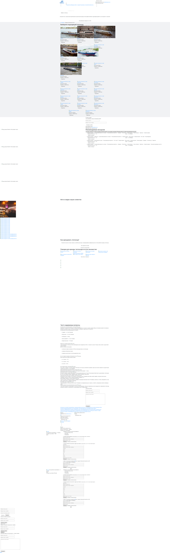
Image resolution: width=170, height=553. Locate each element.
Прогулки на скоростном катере (80, 411)
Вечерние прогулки (80, 410)
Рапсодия (79, 104)
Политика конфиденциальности (66, 409)
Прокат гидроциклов (75, 407)
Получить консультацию (85, 247)
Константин (96, 82)
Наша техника (85, 4)
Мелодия (62, 97)
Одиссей (78, 38)
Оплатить (3, 515)
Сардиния (96, 38)
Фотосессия (88, 411)
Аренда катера (99, 407)
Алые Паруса (80, 254)
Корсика (95, 89)
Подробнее (63, 42)
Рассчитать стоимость (85, 256)
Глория (61, 104)
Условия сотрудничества (96, 409)
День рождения (74, 409)
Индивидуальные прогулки (87, 409)
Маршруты (73, 4)
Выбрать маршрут (91, 135)
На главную (62, 22)
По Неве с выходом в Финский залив (100, 131)
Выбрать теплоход (64, 12)
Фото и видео (77, 4)
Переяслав (79, 82)
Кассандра (96, 45)
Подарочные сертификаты (86, 408)
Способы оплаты (80, 409)
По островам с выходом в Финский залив (115, 131)
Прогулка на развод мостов (91, 410)
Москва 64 (87, 111)
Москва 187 (96, 97)
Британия (62, 75)
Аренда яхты (70, 408)
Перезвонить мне (64, 419)
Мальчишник (88, 252)
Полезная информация (64, 408)
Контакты (91, 4)
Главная (67, 4)
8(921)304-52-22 (104, 2)
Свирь (78, 89)
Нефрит (70, 111)
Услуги (70, 4)
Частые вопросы (93, 407)
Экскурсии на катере (64, 407)
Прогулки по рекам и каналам (65, 411)
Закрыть (2, 532)
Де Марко (79, 64)
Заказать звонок (99, 0)
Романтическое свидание (102, 252)
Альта (95, 64)
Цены (85, 410)
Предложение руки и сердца (78, 253)
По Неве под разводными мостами (129, 131)
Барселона (62, 89)
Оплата (89, 4)
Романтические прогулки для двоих (66, 410)
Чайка (78, 97)
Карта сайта (75, 410)
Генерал (61, 82)
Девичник (87, 255)
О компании (70, 407)
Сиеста (61, 38)
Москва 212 (96, 104)
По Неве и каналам (89, 131)
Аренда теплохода (79, 408)
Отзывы (81, 4)
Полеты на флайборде (87, 407)
